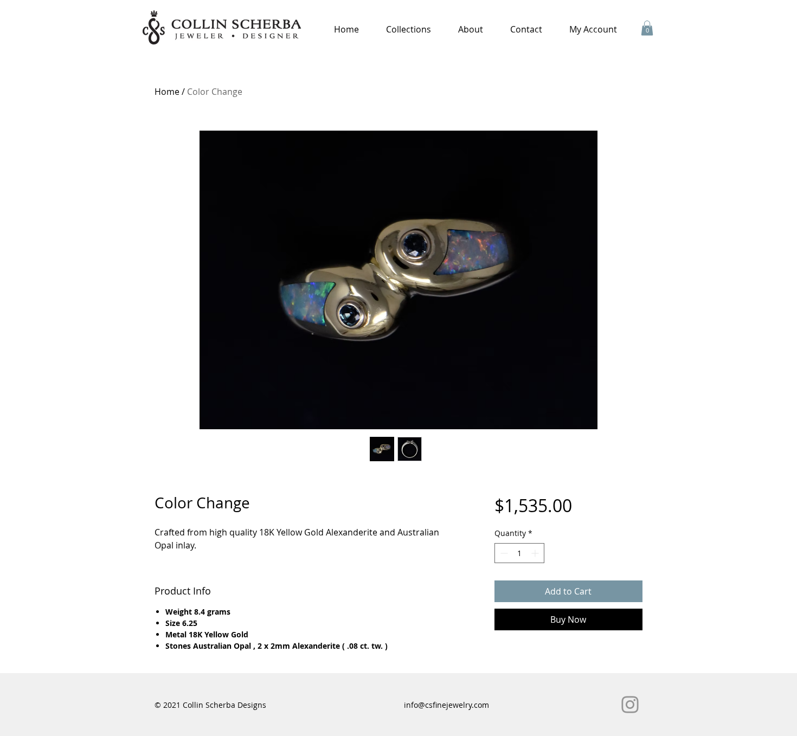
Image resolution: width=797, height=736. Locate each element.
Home (167, 92)
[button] (408, 29)
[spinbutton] (519, 553)
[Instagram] (630, 704)
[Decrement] (503, 553)
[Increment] (536, 553)
